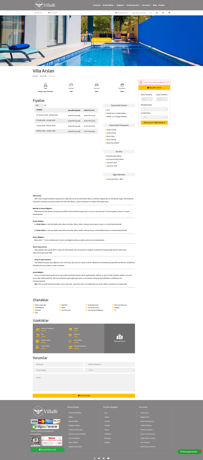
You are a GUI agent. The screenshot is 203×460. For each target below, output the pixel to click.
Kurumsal (146, 5)
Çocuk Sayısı (146, 113)
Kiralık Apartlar (133, 5)
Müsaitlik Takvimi (155, 88)
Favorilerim (53, 13)
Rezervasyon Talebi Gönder (154, 122)
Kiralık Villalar (108, 5)
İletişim (161, 5)
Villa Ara (39, 13)
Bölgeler (120, 5)
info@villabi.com (122, 13)
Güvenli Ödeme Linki (48, 449)
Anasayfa (97, 5)
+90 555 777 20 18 (139, 13)
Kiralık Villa (43, 76)
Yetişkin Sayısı (146, 105)
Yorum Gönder (85, 396)
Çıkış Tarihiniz (161, 94)
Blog (155, 5)
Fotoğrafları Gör (102, 40)
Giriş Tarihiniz (146, 94)
